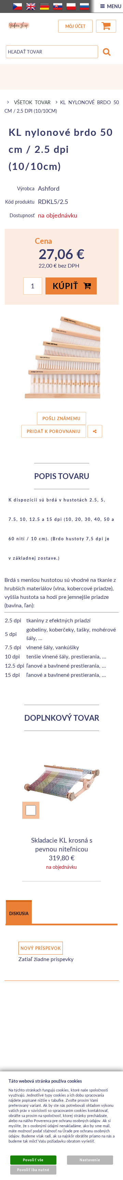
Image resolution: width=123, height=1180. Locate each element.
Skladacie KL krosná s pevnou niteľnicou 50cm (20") (61, 848)
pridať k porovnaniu (54, 431)
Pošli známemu (61, 418)
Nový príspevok (40, 948)
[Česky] (17, 6)
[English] (30, 6)
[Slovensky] (57, 6)
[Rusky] (84, 6)
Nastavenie (90, 1160)
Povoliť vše (33, 1160)
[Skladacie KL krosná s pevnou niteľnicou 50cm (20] (62, 779)
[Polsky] (71, 6)
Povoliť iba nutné (33, 1170)
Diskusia (18, 913)
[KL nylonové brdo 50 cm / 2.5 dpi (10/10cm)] (62, 356)
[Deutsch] (44, 6)
